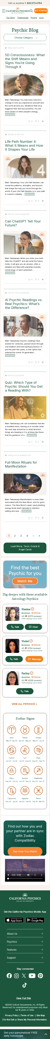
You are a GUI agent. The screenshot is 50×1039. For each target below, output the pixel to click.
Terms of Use (27, 1015)
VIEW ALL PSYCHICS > (24, 704)
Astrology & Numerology (19, 455)
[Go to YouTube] (32, 976)
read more (10, 114)
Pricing (34, 17)
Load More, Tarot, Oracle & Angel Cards (25, 548)
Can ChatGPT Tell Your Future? (23, 223)
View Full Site (23, 998)
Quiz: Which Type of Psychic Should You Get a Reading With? (24, 386)
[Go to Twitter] (24, 976)
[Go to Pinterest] (40, 976)
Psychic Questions (16, 375)
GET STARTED (41, 10)
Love (41, 17)
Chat (33, 627)
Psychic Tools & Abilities (18, 214)
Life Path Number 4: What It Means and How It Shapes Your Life (24, 146)
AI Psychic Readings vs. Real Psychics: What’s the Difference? (23, 304)
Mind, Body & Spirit (16, 48)
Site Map (41, 1015)
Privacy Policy (12, 1015)
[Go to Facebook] (9, 976)
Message (36, 659)
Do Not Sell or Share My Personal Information (25, 1019)
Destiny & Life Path (16, 134)
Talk (15, 627)
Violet (25, 641)
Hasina (26, 609)
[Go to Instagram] (16, 976)
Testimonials (22, 17)
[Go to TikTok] (25, 985)
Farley (25, 673)
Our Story (10, 17)
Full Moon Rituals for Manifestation (21, 464)
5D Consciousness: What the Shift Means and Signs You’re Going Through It (25, 61)
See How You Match (25, 851)
